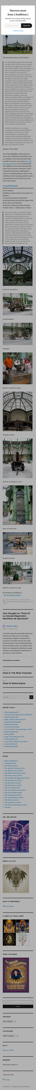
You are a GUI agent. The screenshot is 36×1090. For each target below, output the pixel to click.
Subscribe (26, 25)
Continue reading (18, 31)
